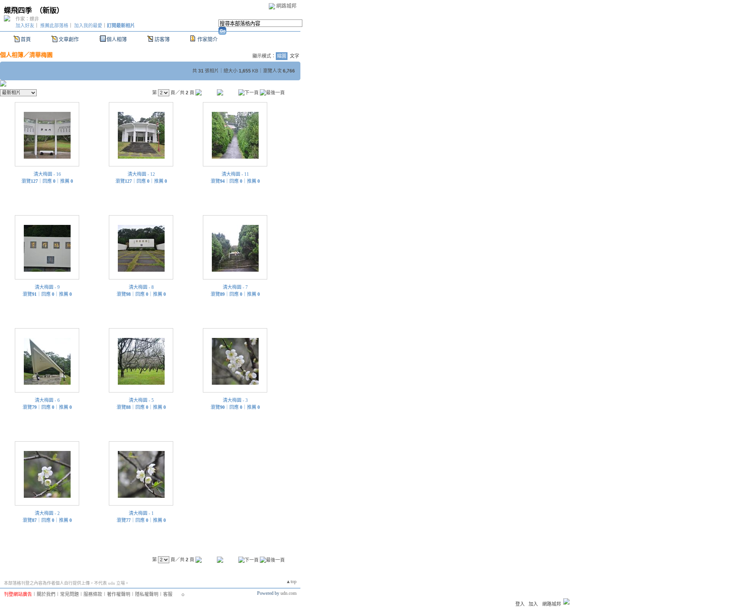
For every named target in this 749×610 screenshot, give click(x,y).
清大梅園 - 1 (141, 513)
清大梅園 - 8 (141, 287)
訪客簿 (162, 39)
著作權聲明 (118, 594)
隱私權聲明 (146, 594)
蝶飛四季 (18, 10)
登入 (520, 604)
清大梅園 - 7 (235, 287)
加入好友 (25, 25)
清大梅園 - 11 (235, 174)
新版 (50, 10)
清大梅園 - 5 (141, 400)
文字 (294, 56)
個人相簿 (116, 39)
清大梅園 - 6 (47, 400)
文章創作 (69, 39)
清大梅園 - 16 (47, 174)
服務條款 (92, 594)
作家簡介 (207, 39)
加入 (533, 604)
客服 (167, 594)
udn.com (288, 593)
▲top (291, 581)
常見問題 (69, 594)
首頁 (26, 39)
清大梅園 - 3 (235, 400)
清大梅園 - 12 (141, 174)
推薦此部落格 (54, 25)
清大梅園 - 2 (47, 513)
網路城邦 (286, 6)
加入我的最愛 (88, 25)
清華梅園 (41, 54)
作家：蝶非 (27, 19)
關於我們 (46, 594)
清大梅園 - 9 (47, 287)
